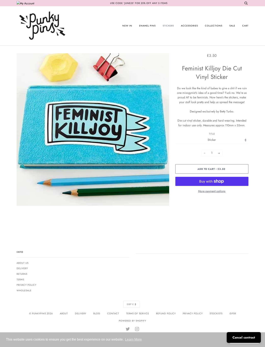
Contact (113, 313)
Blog (96, 313)
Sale (232, 25)
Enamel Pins (147, 25)
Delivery (22, 268)
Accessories (189, 25)
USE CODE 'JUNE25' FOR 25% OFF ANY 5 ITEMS (138, 3)
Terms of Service (137, 313)
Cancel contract (243, 337)
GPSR (233, 313)
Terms (20, 279)
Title (212, 133)
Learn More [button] (133, 339)
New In (127, 25)
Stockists (216, 313)
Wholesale (24, 290)
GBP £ (130, 304)
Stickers (168, 25)
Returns (22, 274)
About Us (23, 263)
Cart (245, 25)
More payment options (211, 191)
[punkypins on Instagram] (137, 329)
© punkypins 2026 (41, 313)
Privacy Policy (26, 285)
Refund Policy (166, 313)
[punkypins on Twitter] (128, 329)
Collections (213, 25)
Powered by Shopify (132, 320)
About (64, 313)
